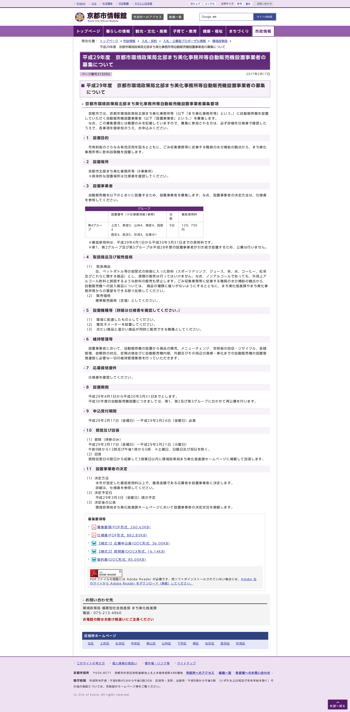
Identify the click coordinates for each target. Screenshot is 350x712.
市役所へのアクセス (147, 16)
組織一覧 (175, 16)
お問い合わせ (264, 3)
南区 (196, 643)
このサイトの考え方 (91, 663)
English (81, 3)
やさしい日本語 (143, 3)
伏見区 (240, 643)
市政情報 (129, 41)
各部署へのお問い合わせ (253, 672)
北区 (91, 643)
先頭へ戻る (338, 706)
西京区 (225, 643)
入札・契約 (149, 41)
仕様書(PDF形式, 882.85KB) (122, 535)
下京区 (182, 643)
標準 (239, 3)
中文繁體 (124, 3)
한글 (94, 3)
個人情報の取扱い (125, 663)
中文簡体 (107, 3)
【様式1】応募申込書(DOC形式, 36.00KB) (133, 543)
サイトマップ (186, 663)
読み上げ (195, 3)
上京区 (104, 643)
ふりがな (210, 3)
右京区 (209, 643)
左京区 (120, 643)
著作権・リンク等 (157, 663)
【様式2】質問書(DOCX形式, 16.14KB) (131, 551)
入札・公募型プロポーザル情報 (184, 41)
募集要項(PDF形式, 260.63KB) (124, 527)
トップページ (109, 41)
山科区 (166, 643)
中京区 (135, 643)
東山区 (151, 643)
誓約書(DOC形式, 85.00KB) (121, 559)
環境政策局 (219, 41)
